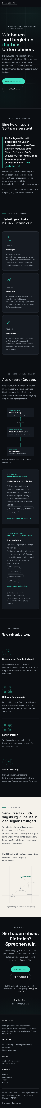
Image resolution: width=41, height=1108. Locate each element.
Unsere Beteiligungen (13, 81)
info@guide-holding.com (11, 1061)
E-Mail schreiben (20, 969)
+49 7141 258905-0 (20, 977)
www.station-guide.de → (17, 586)
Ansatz (4, 1080)
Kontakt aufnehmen (13, 89)
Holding (5, 1074)
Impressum (6, 1103)
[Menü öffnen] (37, 3)
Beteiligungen (7, 1077)
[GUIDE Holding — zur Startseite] (9, 3)
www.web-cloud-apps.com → (19, 518)
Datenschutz (16, 1103)
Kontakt (5, 1082)
